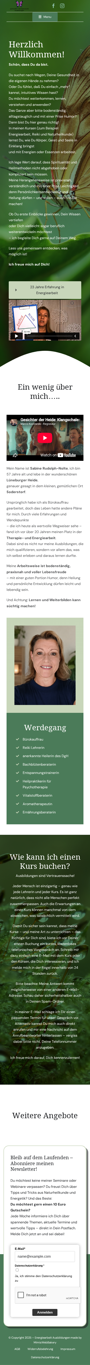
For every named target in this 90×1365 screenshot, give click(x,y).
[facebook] (53, 6)
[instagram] (62, 6)
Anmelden (45, 1312)
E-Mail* (20, 1248)
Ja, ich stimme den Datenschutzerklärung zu (43, 1278)
